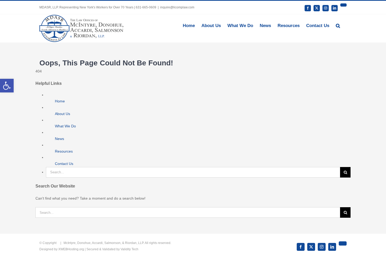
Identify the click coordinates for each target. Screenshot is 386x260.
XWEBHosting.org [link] (71, 249)
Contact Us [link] (64, 164)
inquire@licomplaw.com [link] (177, 7)
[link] (7, 85)
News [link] (59, 139)
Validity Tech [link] (129, 249)
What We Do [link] (65, 126)
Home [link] (60, 101)
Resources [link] (64, 151)
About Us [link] (62, 114)
